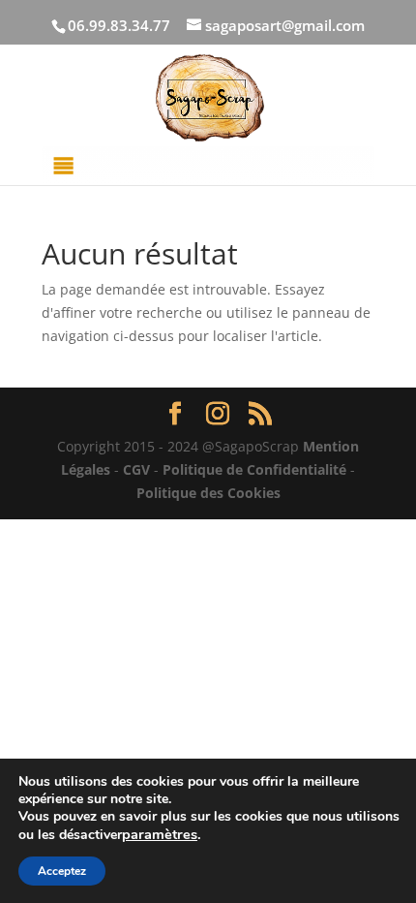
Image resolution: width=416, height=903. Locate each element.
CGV (136, 469)
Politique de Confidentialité (254, 469)
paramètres (159, 834)
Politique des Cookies (208, 492)
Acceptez (62, 871)
